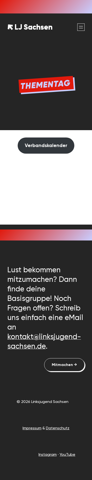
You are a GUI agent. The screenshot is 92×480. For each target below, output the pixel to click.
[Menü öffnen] (81, 27)
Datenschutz (57, 428)
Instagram (48, 454)
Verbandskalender (46, 145)
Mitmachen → (64, 364)
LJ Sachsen (33, 27)
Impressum (32, 428)
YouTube (67, 454)
